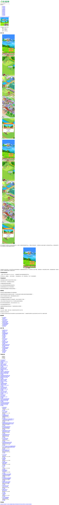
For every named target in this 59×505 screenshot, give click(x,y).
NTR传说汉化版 (4, 439)
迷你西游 (3, 459)
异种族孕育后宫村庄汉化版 (6, 443)
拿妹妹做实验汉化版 (5, 435)
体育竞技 (3, 13)
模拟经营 (3, 11)
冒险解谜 (3, 9)
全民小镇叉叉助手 (5, 486)
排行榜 (8, 16)
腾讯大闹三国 (4, 490)
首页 (1, 16)
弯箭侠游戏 (4, 408)
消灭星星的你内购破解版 (6, 478)
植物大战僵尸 (4, 463)
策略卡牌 (3, 10)
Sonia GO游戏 (4, 412)
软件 (4, 16)
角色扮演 (3, 6)
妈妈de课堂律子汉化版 (6, 431)
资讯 (6, 16)
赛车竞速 (3, 12)
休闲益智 (3, 7)
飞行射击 (3, 8)
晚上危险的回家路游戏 (6, 427)
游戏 (3, 16)
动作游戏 (3, 14)
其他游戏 (3, 15)
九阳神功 (3, 494)
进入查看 (3, 410)
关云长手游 (4, 455)
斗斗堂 (3, 467)
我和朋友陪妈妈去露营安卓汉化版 (7, 423)
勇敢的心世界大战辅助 (6, 482)
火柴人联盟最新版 (5, 498)
